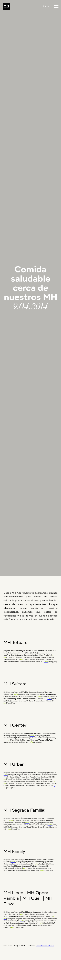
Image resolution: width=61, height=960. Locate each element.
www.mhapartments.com (45, 946)
